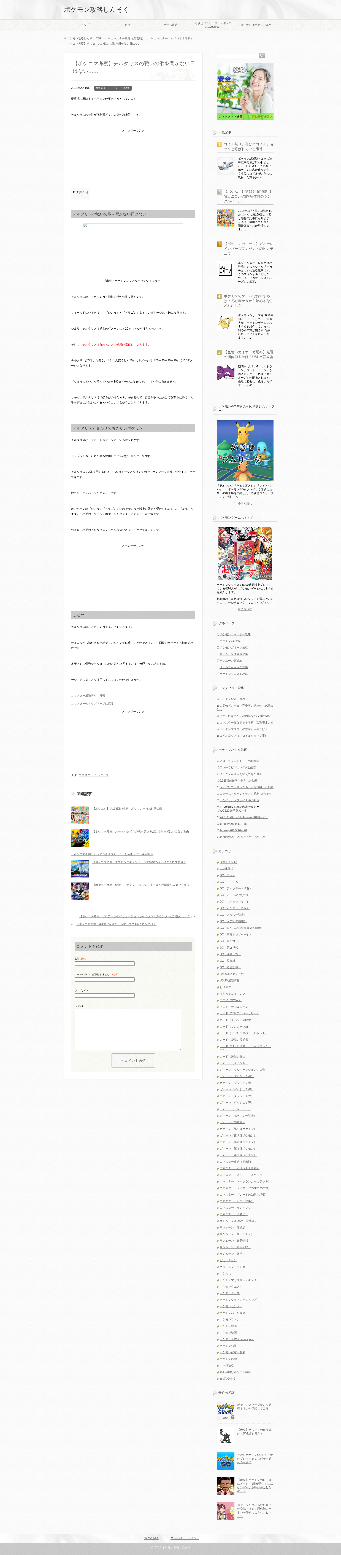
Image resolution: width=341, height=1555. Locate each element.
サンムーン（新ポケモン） (237, 1234)
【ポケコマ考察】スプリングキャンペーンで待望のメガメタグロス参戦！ (139, 862)
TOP (84, 38)
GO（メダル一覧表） (233, 914)
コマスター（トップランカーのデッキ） (245, 1181)
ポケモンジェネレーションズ (238, 1299)
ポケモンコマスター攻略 (235, 634)
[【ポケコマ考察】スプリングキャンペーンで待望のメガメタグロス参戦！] (80, 869)
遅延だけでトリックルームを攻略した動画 (247, 787)
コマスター (86, 775)
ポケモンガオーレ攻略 (234, 647)
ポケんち (225, 1273)
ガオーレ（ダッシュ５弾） (237, 1102)
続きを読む (245, 609)
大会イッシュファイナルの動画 (239, 800)
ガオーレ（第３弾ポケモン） (238, 1142)
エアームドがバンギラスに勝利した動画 (245, 793)
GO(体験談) (227, 868)
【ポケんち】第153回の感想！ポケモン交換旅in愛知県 (127, 808)
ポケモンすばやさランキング (238, 1280)
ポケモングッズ (230, 1293)
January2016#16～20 (233, 830)
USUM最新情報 (230, 980)
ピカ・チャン (228, 1260)
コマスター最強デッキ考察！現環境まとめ (247, 722)
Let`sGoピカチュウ (232, 973)
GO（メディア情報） (233, 921)
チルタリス (78, 296)
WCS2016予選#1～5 (233, 810)
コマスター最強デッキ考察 (88, 695)
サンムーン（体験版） (234, 1227)
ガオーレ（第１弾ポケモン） (238, 1128)
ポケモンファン (230, 1319)
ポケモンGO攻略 (230, 640)
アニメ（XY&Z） (231, 1000)
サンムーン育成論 (231, 660)
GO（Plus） (227, 875)
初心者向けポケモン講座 (255, 24)
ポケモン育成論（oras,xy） (237, 1339)
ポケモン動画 (228, 1326)
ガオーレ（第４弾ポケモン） (238, 1148)
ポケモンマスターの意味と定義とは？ (244, 729)
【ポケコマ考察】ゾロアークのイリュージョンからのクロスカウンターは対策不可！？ (134, 916)
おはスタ (225, 987)
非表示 (83, 192)
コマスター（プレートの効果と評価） (244, 1194)
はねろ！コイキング (232, 993)
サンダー (136, 456)
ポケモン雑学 (228, 1358)
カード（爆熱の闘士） (234, 1056)
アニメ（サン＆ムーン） (235, 1006)
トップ (85, 24)
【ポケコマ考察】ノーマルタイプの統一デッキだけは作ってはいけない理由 (140, 831)
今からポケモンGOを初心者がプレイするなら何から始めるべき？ (255, 1458)
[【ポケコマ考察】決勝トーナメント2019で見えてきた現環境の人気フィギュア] (80, 891)
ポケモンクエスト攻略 (234, 673)
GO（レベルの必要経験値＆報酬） (242, 927)
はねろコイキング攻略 (234, 667)
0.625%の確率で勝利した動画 (239, 780)
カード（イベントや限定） (237, 1019)
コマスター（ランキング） (237, 1207)
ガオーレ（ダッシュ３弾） (237, 1089)
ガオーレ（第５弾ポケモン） (238, 1155)
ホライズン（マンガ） (234, 1266)
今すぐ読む (245, 503)
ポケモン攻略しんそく (96, 9)
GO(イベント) (228, 862)
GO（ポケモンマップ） (235, 901)
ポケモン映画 (228, 1332)
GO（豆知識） (229, 960)
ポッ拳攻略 (227, 1365)
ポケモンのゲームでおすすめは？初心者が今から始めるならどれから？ (249, 301)
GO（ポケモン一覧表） (235, 908)
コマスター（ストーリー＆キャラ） (242, 1174)
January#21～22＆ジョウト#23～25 (243, 836)
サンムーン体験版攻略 (234, 654)
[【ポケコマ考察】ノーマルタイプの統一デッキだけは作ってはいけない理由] (80, 838)
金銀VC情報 (227, 1378)
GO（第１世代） (230, 941)
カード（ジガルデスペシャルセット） (244, 1033)
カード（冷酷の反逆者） (235, 1039)
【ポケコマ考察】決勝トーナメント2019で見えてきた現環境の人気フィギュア (142, 884)
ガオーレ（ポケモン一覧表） (238, 1115)
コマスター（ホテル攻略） (237, 1201)
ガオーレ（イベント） (234, 1063)
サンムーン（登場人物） (235, 1247)
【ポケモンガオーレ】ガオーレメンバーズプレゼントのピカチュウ (249, 248)
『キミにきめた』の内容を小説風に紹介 (245, 715)
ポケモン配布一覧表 (232, 699)
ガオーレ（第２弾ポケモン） (238, 1135)
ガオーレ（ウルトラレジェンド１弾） (244, 1069)
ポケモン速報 (228, 1345)
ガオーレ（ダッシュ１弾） (237, 1076)
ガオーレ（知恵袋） (232, 1122)
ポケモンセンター (231, 1306)
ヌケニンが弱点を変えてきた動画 (241, 774)
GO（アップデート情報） (236, 888)
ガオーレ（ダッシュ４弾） (237, 1095)
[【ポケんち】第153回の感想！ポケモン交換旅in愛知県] (80, 815)
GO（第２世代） (230, 947)
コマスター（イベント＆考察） (113, 88)
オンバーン (89, 492)
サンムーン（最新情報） (235, 1240)
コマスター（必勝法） (234, 1214)
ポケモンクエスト (231, 1286)
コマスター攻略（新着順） (237, 1161)
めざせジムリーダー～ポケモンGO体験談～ (213, 25)
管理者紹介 (151, 1538)
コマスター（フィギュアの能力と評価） (245, 1188)
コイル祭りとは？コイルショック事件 (244, 735)
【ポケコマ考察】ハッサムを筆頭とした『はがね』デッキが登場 (112, 854)
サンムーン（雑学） (232, 1253)
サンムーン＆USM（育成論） (238, 1220)
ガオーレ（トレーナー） (235, 1109)
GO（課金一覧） (230, 954)
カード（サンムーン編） (235, 1026)
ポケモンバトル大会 (232, 1312)
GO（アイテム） (230, 881)
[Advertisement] (133, 158)
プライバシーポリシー (184, 1538)
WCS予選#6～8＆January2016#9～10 (244, 817)
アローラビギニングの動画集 (238, 767)
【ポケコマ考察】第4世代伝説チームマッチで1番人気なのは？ (116, 924)
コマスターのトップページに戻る (92, 703)
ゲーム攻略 (170, 24)
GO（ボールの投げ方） (235, 895)
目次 (128, 24)
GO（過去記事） (230, 967)
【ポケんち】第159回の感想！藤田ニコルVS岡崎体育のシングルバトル (248, 196)
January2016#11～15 (233, 823)
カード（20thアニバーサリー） (239, 1013)
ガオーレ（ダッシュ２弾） (237, 1082)
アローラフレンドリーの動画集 (239, 760)
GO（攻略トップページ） (236, 934)
